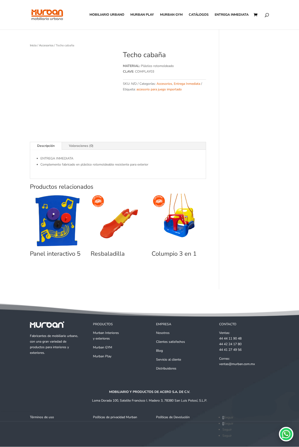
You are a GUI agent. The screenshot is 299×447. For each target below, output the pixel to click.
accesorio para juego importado (159, 89)
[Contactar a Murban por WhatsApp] (286, 434)
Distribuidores (166, 368)
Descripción (46, 146)
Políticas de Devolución (173, 417)
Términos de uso (42, 417)
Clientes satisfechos (170, 342)
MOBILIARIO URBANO (106, 15)
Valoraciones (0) (81, 146)
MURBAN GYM (171, 15)
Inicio (33, 45)
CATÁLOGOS (199, 15)
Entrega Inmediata (187, 83)
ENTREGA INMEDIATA (232, 15)
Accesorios (46, 45)
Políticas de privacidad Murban (115, 417)
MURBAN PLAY (142, 15)
